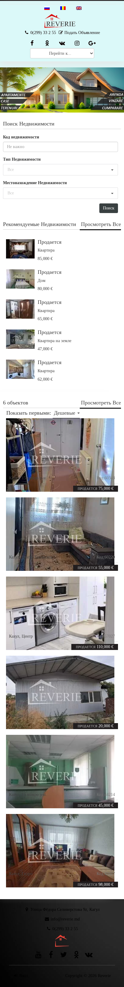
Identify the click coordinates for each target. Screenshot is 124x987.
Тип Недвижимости (22, 159)
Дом (41, 280)
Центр (27, 636)
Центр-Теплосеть (37, 557)
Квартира (46, 250)
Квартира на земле (54, 341)
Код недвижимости (21, 137)
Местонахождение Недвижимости (35, 183)
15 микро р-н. (34, 478)
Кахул (14, 478)
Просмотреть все (101, 224)
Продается (49, 242)
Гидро (27, 873)
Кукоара (16, 715)
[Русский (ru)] (47, 7)
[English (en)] (79, 7)
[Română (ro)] (63, 7)
